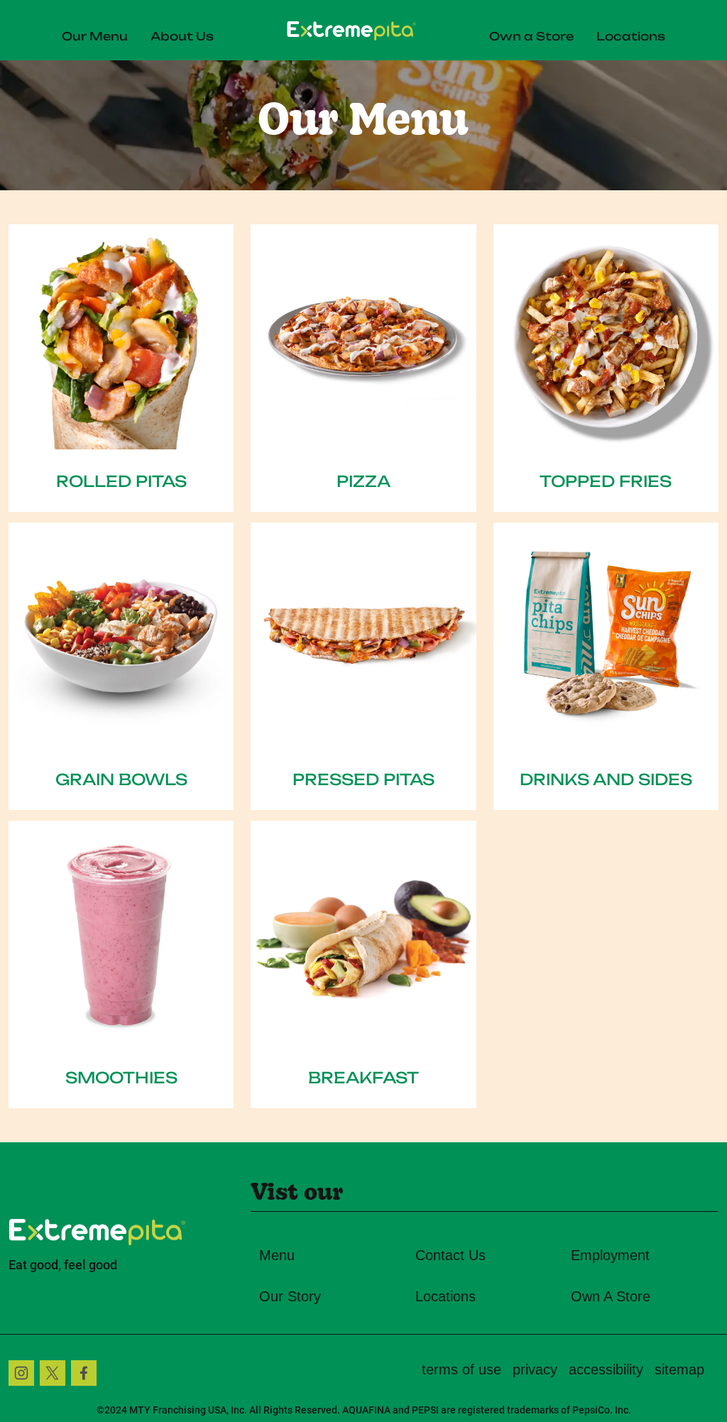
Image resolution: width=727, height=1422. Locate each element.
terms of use (461, 1369)
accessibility (606, 1369)
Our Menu (95, 35)
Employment (610, 1255)
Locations (630, 35)
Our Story (290, 1296)
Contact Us (450, 1255)
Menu (277, 1255)
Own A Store (610, 1296)
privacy (535, 1369)
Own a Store (531, 35)
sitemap (679, 1369)
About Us (182, 35)
